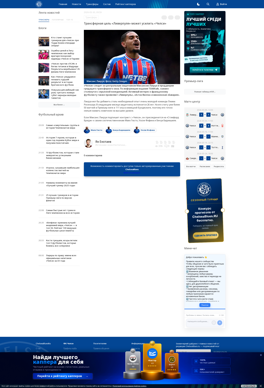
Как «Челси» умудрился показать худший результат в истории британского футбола (63, 80)
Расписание (205, 166)
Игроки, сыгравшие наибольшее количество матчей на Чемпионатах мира (62, 170)
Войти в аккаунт (132, 172)
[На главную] (39, 4)
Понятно (204, 305)
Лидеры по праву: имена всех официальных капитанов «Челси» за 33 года (61, 258)
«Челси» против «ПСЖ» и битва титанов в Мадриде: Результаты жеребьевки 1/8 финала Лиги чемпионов (65, 67)
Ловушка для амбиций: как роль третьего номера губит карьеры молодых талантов (65, 93)
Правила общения (101, 348)
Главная (63, 4)
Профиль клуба (70, 348)
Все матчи (191, 166)
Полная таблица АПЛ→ (205, 91)
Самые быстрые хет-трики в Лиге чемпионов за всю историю (63, 211)
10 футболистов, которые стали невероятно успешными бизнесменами (62, 155)
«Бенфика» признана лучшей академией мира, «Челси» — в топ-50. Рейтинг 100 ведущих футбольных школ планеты (61, 226)
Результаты (219, 166)
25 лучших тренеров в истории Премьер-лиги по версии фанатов (62, 198)
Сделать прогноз (205, 235)
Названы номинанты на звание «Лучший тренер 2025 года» (61, 184)
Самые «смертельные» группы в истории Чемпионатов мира (62, 126)
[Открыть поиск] (208, 4)
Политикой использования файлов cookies (129, 386)
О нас (38, 348)
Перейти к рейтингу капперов (62, 376)
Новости (76, 4)
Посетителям (99, 343)
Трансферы (92, 4)
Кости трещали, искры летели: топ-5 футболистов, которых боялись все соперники (61, 243)
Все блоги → (59, 104)
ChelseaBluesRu (43, 343)
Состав (107, 4)
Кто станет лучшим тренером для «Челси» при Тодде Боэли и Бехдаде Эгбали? (65, 41)
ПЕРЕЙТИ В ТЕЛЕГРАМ (202, 70)
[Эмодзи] (213, 322)
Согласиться (248, 386)
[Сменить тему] (198, 4)
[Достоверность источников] (173, 146)
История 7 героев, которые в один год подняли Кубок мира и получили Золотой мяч (62, 140)
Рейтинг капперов (125, 4)
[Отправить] (219, 322)
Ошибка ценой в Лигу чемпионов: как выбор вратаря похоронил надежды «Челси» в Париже (65, 54)
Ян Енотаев (103, 142)
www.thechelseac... (117, 144)
